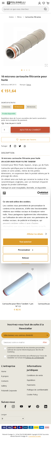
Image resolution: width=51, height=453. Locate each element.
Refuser (25, 258)
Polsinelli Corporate (9, 390)
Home (11, 17)
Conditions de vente (35, 375)
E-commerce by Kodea (35, 436)
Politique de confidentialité (34, 358)
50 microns (31, 107)
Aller (45, 342)
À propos (5, 376)
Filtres (19, 17)
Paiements (31, 385)
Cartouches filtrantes (33, 17)
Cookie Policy (32, 394)
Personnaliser (24, 250)
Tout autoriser (25, 242)
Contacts (4, 381)
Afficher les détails (35, 234)
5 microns (6, 107)
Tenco (28, 85)
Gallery (4, 386)
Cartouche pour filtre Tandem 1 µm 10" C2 (17, 305)
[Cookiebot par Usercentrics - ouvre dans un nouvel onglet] (37, 193)
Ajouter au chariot (30, 129)
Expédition (31, 380)
